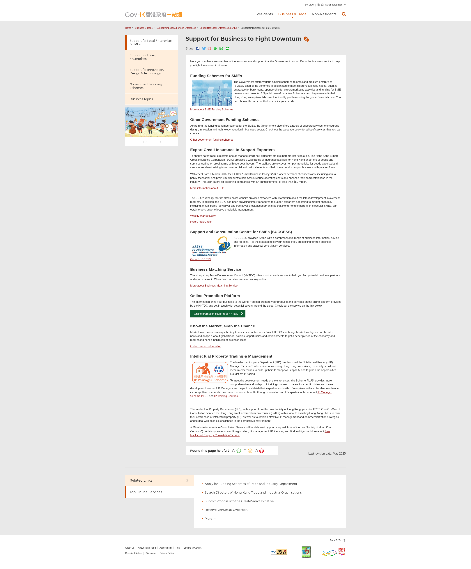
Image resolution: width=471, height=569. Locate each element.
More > (210, 518)
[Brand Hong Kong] (333, 552)
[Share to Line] (221, 48)
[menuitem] (344, 14)
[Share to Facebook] (197, 48)
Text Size (308, 4)
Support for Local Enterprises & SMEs (218, 28)
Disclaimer (151, 553)
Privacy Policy (167, 553)
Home (128, 28)
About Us (129, 548)
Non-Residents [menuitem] (324, 14)
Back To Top (336, 540)
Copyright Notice (133, 553)
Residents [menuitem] (264, 14)
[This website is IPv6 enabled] (306, 552)
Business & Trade (144, 28)
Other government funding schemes (211, 139)
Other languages (334, 4)
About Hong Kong (147, 548)
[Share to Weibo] (209, 48)
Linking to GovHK (192, 548)
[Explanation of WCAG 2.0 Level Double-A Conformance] (279, 552)
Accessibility (166, 548)
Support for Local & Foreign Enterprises (176, 28)
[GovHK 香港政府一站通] (153, 14)
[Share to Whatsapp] (215, 48)
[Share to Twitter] (204, 48)
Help (178, 548)
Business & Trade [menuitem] (292, 14)
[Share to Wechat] (227, 48)
